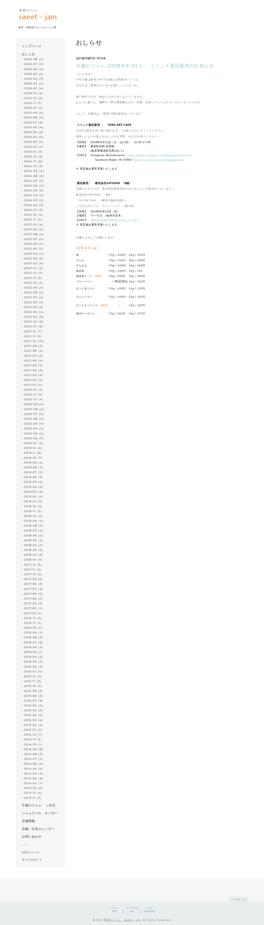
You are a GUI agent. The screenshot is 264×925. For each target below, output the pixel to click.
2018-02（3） (34, 555)
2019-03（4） (34, 491)
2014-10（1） (33, 744)
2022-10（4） (34, 283)
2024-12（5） (34, 156)
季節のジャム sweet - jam (122, 920)
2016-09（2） (34, 632)
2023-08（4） (34, 234)
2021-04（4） (34, 370)
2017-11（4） (33, 569)
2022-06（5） (34, 302)
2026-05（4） (34, 74)
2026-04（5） (34, 78)
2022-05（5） (34, 307)
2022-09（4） (34, 287)
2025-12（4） (34, 98)
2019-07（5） (34, 472)
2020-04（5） (34, 428)
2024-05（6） (34, 190)
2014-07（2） (34, 759)
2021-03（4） (34, 375)
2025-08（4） (34, 117)
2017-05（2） (34, 598)
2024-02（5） (34, 205)
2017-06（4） (34, 594)
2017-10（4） (34, 574)
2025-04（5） (34, 137)
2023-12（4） (34, 214)
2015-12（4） (34, 676)
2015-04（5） (34, 715)
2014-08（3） (34, 754)
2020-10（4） (34, 399)
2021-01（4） (34, 385)
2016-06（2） (34, 647)
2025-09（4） (34, 112)
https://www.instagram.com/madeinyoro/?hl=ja (160, 155)
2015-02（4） (34, 725)
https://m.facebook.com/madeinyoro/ (159, 159)
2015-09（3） (34, 691)
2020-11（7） (34, 394)
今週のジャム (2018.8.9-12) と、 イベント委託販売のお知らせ (145, 65)
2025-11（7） (33, 103)
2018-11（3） (33, 511)
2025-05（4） (34, 132)
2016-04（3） (34, 657)
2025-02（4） (34, 147)
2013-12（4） (34, 793)
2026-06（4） (34, 69)
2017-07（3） (34, 589)
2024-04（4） (35, 195)
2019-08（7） (34, 467)
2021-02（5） (34, 380)
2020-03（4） (34, 433)
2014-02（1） (34, 783)
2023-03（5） (34, 258)
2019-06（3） (34, 477)
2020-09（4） (34, 404)
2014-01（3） (34, 788)
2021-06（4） (34, 360)
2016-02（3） (34, 666)
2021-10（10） (34, 341)
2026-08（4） (34, 59)
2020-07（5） (34, 414)
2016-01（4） (34, 671)
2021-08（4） (34, 350)
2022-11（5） (33, 278)
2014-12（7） (34, 734)
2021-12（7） (34, 331)
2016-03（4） (34, 661)
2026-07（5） (34, 64)
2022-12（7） (34, 273)
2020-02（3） (34, 438)
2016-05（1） (34, 652)
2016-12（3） (34, 618)
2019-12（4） (34, 448)
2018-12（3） (34, 506)
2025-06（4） (34, 127)
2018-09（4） (34, 521)
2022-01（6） (34, 326)
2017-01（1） (33, 613)
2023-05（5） (34, 248)
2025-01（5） (34, 151)
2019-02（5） (34, 496)
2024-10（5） (34, 166)
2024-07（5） (34, 180)
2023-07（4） (34, 239)
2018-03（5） (34, 550)
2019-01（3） (34, 501)
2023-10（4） (34, 224)
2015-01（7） (34, 730)
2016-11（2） (33, 623)
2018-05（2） (34, 540)
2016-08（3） (34, 637)
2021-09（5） (34, 346)
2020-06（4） (34, 419)
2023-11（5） (33, 219)
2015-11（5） (33, 681)
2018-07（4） (34, 530)
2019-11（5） (33, 452)
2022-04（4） (34, 312)
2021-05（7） (34, 365)
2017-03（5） (34, 603)
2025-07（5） (34, 122)
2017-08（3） (34, 584)
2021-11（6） (33, 336)
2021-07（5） (34, 355)
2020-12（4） (34, 389)
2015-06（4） (34, 705)
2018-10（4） (34, 516)
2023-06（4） (34, 244)
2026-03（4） (34, 83)
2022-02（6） (34, 321)
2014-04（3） (34, 773)
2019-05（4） (34, 482)
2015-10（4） (34, 686)
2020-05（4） (34, 423)
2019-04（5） (34, 487)
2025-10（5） (34, 108)
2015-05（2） (34, 710)
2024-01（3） (34, 210)
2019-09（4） (34, 462)
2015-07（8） (34, 700)
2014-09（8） (34, 749)
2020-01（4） (34, 443)
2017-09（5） (34, 579)
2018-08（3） (34, 525)
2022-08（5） (34, 292)
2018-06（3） (34, 535)
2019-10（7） (34, 458)
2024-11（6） (34, 161)
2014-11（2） (33, 739)
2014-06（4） (34, 763)
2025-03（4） (34, 142)
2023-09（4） (34, 229)
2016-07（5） (34, 642)
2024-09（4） (34, 171)
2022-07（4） (34, 297)
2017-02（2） (34, 608)
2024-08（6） (34, 176)
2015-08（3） (34, 696)
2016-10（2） (34, 627)
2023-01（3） (34, 268)
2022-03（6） (34, 316)
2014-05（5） (34, 768)
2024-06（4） (34, 185)
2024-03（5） (34, 200)
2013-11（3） (33, 798)
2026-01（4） (34, 93)
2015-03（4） (34, 720)
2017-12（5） (33, 564)
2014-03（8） (34, 778)
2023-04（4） (34, 253)
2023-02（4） (34, 263)
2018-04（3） (34, 545)
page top (240, 899)
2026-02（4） (34, 88)
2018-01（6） (34, 559)
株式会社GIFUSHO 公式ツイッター (115, 219)
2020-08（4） (35, 409)
